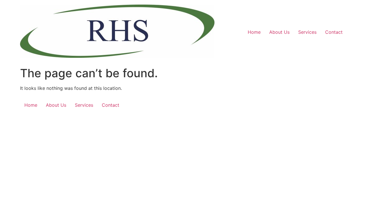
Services (307, 32)
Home (254, 32)
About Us (279, 32)
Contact (334, 32)
